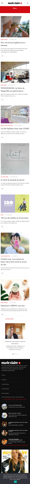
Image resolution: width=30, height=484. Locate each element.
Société (19, 413)
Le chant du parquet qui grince (12, 180)
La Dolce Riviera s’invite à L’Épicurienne (16, 407)
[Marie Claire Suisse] (15, 3)
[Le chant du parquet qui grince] (15, 159)
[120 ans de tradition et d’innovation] (15, 203)
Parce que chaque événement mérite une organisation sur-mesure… (17, 433)
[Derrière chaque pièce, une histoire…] (5, 424)
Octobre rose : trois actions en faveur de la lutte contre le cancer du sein (14, 262)
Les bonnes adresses (13, 422)
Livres (6, 176)
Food (9, 405)
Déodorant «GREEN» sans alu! (13, 305)
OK (15, 481)
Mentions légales (5, 393)
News (6, 39)
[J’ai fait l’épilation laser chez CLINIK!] (15, 114)
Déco (2, 85)
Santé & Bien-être (5, 256)
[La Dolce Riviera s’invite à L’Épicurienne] (5, 406)
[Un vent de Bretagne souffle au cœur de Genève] (5, 442)
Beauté (2, 39)
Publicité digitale (5, 388)
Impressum (4, 379)
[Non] (28, 478)
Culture (3, 176)
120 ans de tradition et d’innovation (14, 218)
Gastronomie (15, 405)
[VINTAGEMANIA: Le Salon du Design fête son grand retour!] (15, 72)
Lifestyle (7, 125)
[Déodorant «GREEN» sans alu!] (15, 289)
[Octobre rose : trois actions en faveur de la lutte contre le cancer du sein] (15, 243)
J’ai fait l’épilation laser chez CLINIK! (15, 128)
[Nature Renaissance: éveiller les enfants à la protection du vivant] (5, 415)
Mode (26, 422)
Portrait (14, 413)
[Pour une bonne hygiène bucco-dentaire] (15, 26)
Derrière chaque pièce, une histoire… (16, 425)
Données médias (5, 384)
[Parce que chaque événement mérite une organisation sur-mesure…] (5, 433)
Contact (3, 375)
